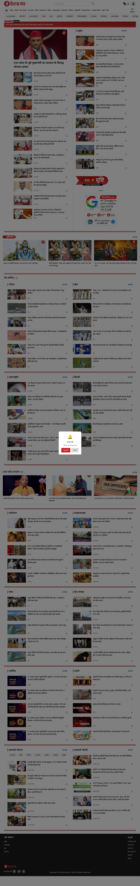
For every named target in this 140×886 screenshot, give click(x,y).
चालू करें (65, 450)
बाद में (75, 450)
